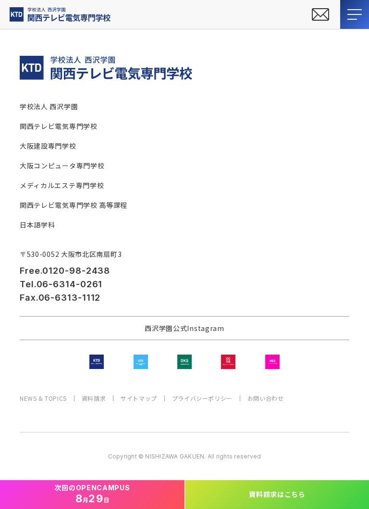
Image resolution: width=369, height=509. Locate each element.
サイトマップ (139, 398)
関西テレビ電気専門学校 (59, 126)
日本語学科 (37, 224)
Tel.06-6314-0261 (61, 284)
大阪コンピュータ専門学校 (62, 165)
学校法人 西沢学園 (49, 106)
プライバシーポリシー (202, 398)
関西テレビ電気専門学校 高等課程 (73, 205)
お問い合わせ (265, 398)
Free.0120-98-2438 (65, 271)
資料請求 (94, 398)
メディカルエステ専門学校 (62, 185)
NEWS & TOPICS (43, 398)
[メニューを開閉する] (354, 14)
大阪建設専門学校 (48, 146)
